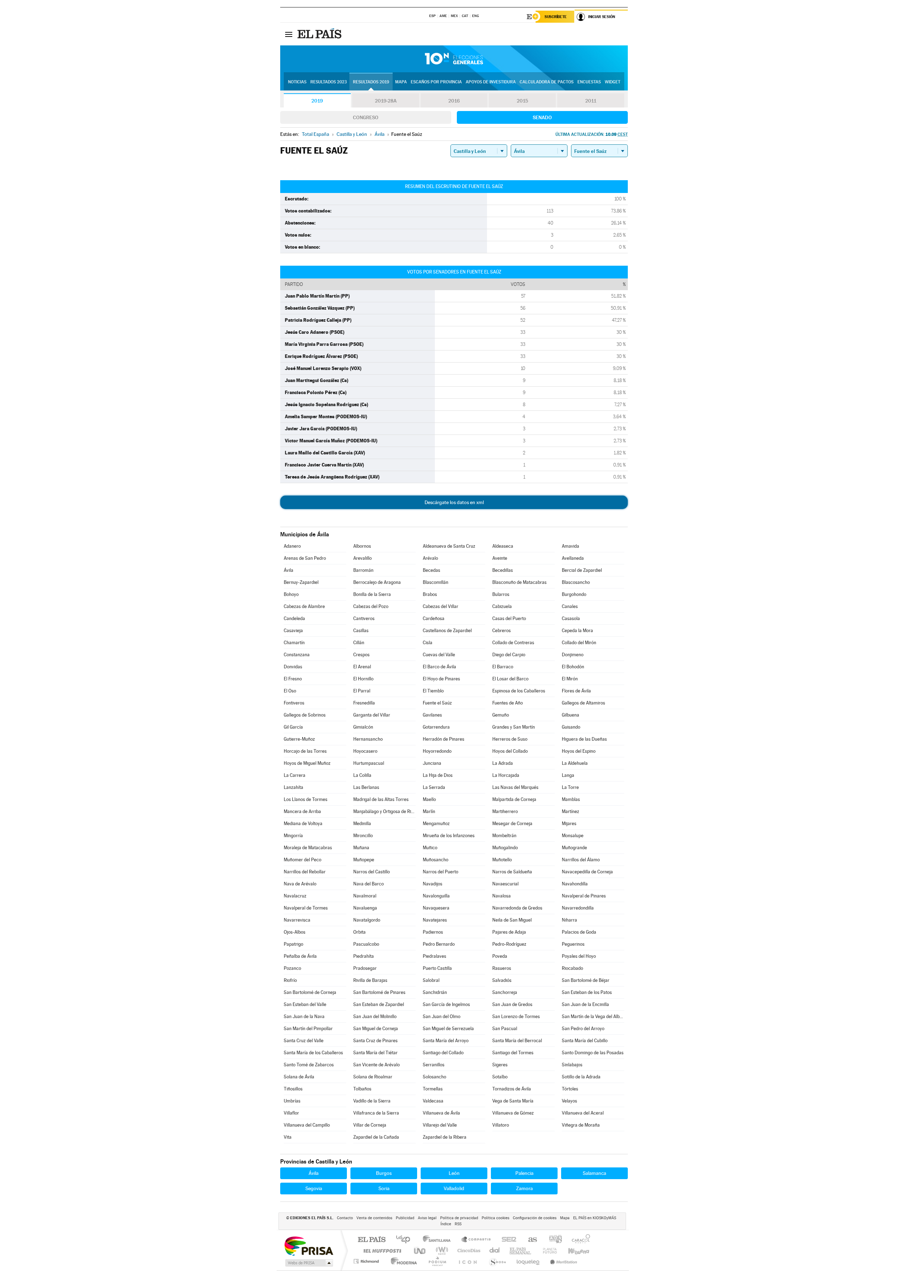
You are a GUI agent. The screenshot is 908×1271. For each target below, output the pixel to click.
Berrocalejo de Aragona (377, 582)
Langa (568, 775)
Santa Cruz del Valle (303, 1040)
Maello (429, 799)
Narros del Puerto (440, 871)
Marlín (429, 811)
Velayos (569, 1101)
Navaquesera (436, 908)
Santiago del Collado (443, 1052)
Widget (612, 81)
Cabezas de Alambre (304, 606)
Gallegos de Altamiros (583, 703)
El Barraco (502, 666)
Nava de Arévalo (300, 883)
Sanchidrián (435, 992)
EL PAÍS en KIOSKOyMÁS (594, 1218)
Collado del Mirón (579, 642)
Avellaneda (573, 558)
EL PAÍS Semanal (521, 1250)
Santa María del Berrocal (517, 1040)
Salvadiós (501, 980)
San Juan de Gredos (512, 1004)
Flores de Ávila (576, 690)
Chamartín (294, 642)
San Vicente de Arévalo (376, 1064)
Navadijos (432, 883)
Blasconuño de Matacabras (519, 582)
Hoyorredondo (437, 751)
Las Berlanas (366, 787)
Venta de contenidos (374, 1218)
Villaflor (291, 1113)
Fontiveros (294, 703)
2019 (317, 101)
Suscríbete (555, 16)
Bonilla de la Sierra (372, 594)
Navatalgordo (366, 920)
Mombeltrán (504, 835)
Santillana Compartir (476, 1240)
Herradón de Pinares (443, 739)
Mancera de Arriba (302, 811)
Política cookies (495, 1218)
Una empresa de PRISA (308, 1246)
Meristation (562, 1261)
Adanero (292, 546)
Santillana (438, 1240)
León (454, 1173)
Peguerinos (573, 944)
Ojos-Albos (294, 932)
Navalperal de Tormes (306, 908)
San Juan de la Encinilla (585, 1004)
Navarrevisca (297, 920)
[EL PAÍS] (320, 34)
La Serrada (434, 787)
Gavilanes (432, 715)
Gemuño (500, 715)
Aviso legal (427, 1218)
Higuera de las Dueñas (584, 739)
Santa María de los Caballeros (313, 1052)
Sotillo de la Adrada (581, 1076)
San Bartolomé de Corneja (310, 992)
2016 (454, 101)
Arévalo (430, 558)
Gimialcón (363, 727)
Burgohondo (574, 594)
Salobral (431, 980)
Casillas (361, 630)
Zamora (524, 1188)
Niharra (569, 920)
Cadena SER (506, 1240)
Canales (570, 606)
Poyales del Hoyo (579, 956)
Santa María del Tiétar (375, 1052)
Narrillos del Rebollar (305, 871)
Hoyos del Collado (510, 751)
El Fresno (293, 678)
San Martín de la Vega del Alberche (593, 1016)
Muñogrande (574, 847)
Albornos (362, 546)
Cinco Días (468, 1250)
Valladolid (454, 1188)
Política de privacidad (459, 1218)
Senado (542, 117)
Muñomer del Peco (302, 859)
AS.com (529, 1240)
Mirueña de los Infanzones (449, 835)
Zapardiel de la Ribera (444, 1137)
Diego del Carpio (508, 654)
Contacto (345, 1218)
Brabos (430, 594)
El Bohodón (573, 666)
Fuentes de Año (507, 703)
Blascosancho (576, 582)
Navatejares (435, 920)
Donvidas (293, 666)
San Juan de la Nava (304, 1016)
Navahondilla (575, 883)
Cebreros (501, 630)
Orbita (359, 932)
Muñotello (502, 859)
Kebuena (572, 1250)
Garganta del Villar (371, 715)
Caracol (578, 1240)
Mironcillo (363, 835)
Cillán (358, 642)
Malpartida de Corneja (514, 799)
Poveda (499, 956)
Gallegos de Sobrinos (305, 715)
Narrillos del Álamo (581, 859)
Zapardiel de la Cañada (376, 1137)
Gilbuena (570, 715)
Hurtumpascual (368, 763)
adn (552, 1240)
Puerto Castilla (437, 968)
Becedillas (502, 570)
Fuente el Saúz (437, 703)
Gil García (293, 727)
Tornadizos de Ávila (511, 1089)
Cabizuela (502, 606)
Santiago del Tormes (512, 1052)
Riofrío (290, 980)
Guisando (571, 727)
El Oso (290, 690)
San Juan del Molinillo (375, 1016)
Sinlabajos (572, 1064)
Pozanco (292, 968)
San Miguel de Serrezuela (448, 1028)
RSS (458, 1224)
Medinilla (362, 823)
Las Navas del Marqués (515, 787)
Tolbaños (362, 1089)
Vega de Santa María (512, 1101)
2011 (590, 101)
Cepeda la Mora (577, 630)
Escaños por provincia (436, 81)
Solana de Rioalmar (372, 1076)
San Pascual (504, 1028)
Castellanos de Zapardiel (447, 630)
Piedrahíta (363, 956)
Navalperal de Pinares (584, 896)
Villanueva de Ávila (441, 1113)
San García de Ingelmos (446, 1004)
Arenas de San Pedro (305, 558)
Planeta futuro (547, 1250)
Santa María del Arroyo (446, 1040)
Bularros (500, 594)
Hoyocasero (365, 751)
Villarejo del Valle (440, 1125)
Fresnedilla (364, 703)
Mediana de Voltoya (303, 823)
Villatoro (500, 1125)
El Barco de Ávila (439, 666)
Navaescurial (505, 883)
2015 (522, 101)
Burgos (384, 1173)
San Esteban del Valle (305, 1004)
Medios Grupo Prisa (308, 1263)
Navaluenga (365, 908)
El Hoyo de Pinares (441, 678)
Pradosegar (365, 968)
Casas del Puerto (509, 618)
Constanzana (297, 654)
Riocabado (572, 968)
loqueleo (528, 1261)
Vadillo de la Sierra (372, 1101)
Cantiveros (364, 618)
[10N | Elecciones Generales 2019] (454, 58)
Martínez (570, 811)
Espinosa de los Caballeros (518, 690)
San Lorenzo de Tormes (516, 1016)
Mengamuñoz (436, 823)
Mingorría (293, 835)
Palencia (524, 1173)
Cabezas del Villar (440, 606)
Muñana (361, 847)
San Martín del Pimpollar (308, 1028)
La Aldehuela (575, 763)
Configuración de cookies (535, 1218)
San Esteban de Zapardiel (378, 1004)
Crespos (361, 654)
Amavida (570, 546)
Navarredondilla (578, 908)
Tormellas (433, 1089)
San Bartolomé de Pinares (379, 992)
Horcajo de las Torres (305, 751)
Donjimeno (572, 654)
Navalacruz (295, 896)
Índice (446, 1224)
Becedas (431, 570)
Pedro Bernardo (439, 944)
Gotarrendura (436, 727)
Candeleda (294, 618)
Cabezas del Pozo (370, 606)
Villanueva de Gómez (513, 1113)
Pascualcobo (366, 944)
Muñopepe (363, 859)
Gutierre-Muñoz (299, 739)
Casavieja (293, 630)
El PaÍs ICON (467, 1261)
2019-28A (386, 101)
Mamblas (571, 799)
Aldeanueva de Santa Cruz (449, 546)
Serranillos (433, 1064)
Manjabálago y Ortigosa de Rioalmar (384, 811)
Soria (383, 1188)
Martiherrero (505, 811)
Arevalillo (362, 558)
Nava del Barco (368, 883)
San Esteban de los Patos (587, 992)
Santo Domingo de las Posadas (593, 1052)
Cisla (427, 642)
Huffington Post (381, 1250)
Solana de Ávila (299, 1076)
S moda (497, 1261)
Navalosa (501, 896)
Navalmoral (364, 896)
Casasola (571, 618)
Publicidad (405, 1218)
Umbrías (292, 1101)
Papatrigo (293, 944)
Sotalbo (500, 1076)
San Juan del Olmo (441, 1016)
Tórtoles (570, 1089)
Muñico (430, 847)
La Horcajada (505, 775)
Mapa (401, 81)
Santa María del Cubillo (585, 1040)
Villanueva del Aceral (583, 1113)
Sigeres (500, 1064)
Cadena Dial (495, 1250)
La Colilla (362, 775)
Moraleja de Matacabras (308, 847)
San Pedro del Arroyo (583, 1028)
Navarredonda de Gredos (517, 908)
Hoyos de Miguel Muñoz (307, 763)
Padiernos (433, 932)
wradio (441, 1250)
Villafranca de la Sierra (376, 1113)
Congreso (365, 117)
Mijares (569, 823)
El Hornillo (363, 678)
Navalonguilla (436, 896)
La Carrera (294, 775)
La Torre (570, 787)
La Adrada (502, 763)
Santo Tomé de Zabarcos (309, 1064)
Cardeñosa (433, 618)
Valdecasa (433, 1101)
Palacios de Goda (579, 932)
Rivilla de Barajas (370, 980)
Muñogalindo (505, 847)
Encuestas (589, 81)
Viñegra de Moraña (581, 1125)
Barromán (363, 570)
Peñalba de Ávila (300, 956)
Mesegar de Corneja (512, 823)
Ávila (288, 570)
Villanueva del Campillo (307, 1125)
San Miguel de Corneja (375, 1028)
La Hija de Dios (438, 775)
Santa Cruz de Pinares (375, 1040)
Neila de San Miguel (512, 920)
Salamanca (594, 1173)
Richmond (367, 1261)
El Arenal (362, 666)
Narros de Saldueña (512, 871)
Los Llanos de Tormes (305, 799)
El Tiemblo (433, 690)
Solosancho (434, 1076)
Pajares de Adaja (509, 932)
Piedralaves (434, 956)
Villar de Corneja (369, 1125)
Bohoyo (291, 594)
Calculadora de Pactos (547, 81)
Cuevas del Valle (439, 654)
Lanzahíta (293, 787)
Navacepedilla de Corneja (587, 871)
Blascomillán (435, 582)
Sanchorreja (504, 992)
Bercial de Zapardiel (582, 570)
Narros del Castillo (371, 871)
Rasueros (501, 968)
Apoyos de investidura (491, 81)
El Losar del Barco (510, 678)
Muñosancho (435, 859)
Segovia (313, 1188)
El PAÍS (371, 1240)
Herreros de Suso (509, 739)
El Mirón (570, 678)
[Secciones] (288, 34)
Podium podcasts (437, 1261)
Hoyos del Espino (579, 751)
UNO (420, 1250)
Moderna (402, 1261)
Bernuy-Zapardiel (301, 582)
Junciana (432, 763)
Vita (288, 1137)
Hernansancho (368, 739)
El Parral (361, 690)
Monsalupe (572, 835)
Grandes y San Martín (513, 727)
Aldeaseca (502, 546)
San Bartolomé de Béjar (585, 980)
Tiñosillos (293, 1089)
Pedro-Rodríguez (509, 944)
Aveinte (499, 558)
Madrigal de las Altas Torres (381, 799)
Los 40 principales (405, 1240)
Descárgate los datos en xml (454, 502)
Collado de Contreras (513, 642)
